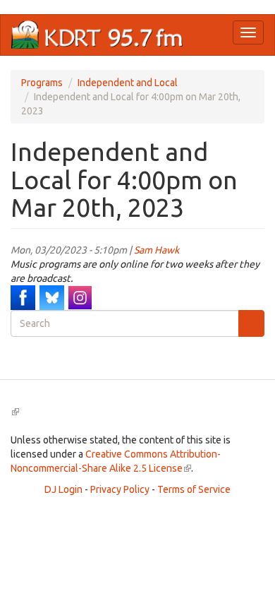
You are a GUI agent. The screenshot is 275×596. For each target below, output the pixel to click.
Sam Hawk (156, 250)
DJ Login (63, 489)
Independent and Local (128, 82)
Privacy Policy (119, 489)
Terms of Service (194, 489)
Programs (42, 82)
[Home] (97, 35)
